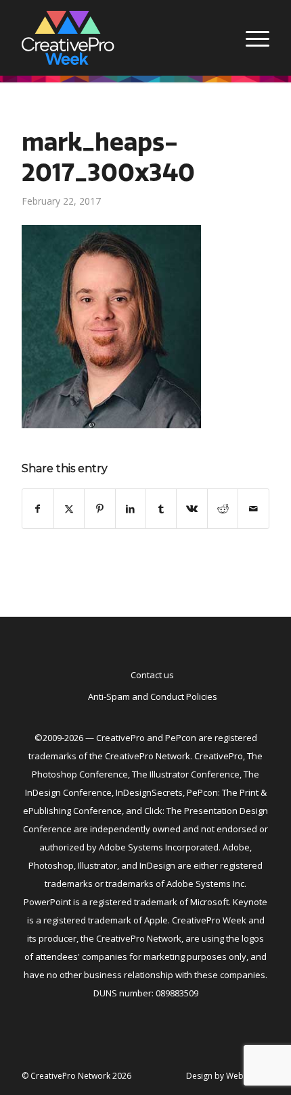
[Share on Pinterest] (99, 508)
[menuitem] (250, 38)
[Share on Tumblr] (161, 508)
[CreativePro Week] (120, 38)
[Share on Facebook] (37, 508)
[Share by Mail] (253, 508)
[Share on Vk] (191, 508)
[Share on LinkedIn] (131, 508)
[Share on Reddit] (223, 508)
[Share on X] (69, 508)
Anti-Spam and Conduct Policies (152, 696)
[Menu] (250, 38)
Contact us (152, 675)
